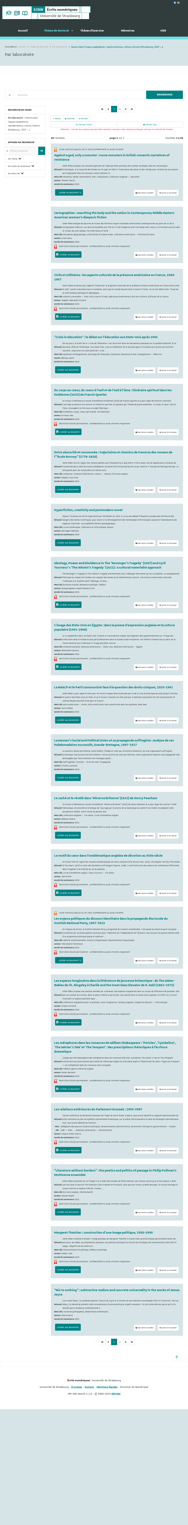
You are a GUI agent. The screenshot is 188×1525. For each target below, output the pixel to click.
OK (41, 150)
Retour (58, 118)
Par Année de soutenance (19, 166)
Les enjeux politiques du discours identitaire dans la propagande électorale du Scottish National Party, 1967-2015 (111, 921)
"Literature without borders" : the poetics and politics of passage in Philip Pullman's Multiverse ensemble (115, 1173)
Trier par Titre (83, 124)
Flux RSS (84, 118)
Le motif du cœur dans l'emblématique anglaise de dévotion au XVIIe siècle (108, 856)
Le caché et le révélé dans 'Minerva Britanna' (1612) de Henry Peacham (105, 798)
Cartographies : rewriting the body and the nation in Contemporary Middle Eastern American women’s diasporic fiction (114, 215)
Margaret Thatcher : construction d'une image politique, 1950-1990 (103, 1233)
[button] (177, 1357)
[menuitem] (23, 32)
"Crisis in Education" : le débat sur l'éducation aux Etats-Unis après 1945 (106, 337)
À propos (76, 1387)
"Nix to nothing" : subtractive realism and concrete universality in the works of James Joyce (117, 1292)
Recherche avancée (14, 101)
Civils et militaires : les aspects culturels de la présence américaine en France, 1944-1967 (114, 277)
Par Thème (12, 158)
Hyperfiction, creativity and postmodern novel (88, 510)
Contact (89, 1387)
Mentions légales (107, 1387)
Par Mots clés (14, 173)
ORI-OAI (115, 1394)
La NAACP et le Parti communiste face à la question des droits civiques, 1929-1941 (113, 687)
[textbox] (78, 95)
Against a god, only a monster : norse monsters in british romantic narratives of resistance (111, 157)
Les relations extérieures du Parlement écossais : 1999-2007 (98, 1109)
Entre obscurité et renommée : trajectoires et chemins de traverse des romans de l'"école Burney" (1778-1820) (113, 454)
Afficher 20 (150, 124)
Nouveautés (30, 101)
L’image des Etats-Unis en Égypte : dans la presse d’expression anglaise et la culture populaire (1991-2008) (114, 627)
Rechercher (164, 94)
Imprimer (70, 118)
